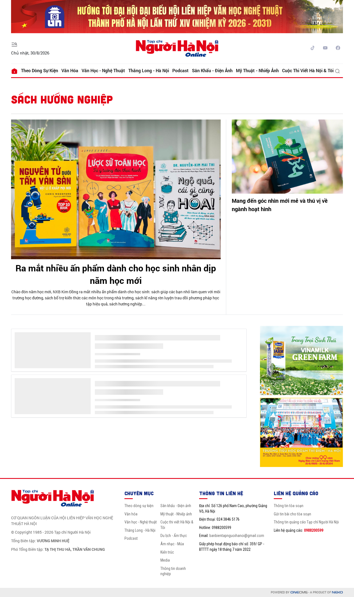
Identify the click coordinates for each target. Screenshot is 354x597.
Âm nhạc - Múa (172, 544)
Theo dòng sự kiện (39, 70)
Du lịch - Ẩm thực (173, 535)
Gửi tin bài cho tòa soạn (292, 514)
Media (165, 560)
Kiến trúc (167, 552)
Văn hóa (69, 70)
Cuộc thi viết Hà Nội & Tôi (308, 70)
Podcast (180, 70)
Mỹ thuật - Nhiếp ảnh (257, 70)
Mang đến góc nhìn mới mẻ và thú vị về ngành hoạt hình (280, 204)
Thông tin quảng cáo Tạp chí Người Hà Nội (306, 522)
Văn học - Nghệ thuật (103, 70)
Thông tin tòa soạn (288, 505)
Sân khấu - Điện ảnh (212, 70)
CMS (299, 592)
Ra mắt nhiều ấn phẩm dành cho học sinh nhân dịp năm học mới (115, 274)
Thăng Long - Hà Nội (148, 70)
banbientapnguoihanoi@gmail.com (236, 535)
